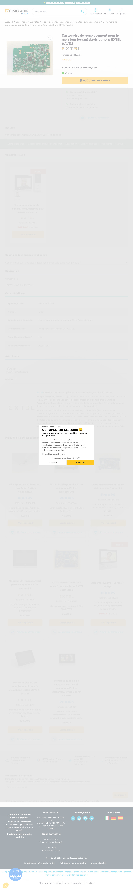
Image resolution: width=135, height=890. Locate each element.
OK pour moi (80, 462)
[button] (5, 885)
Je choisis (53, 462)
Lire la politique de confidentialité (53, 454)
